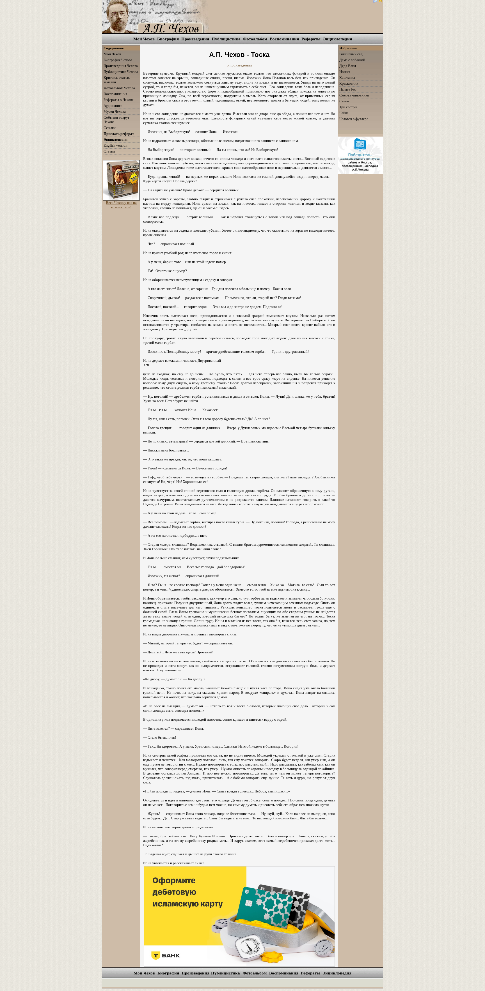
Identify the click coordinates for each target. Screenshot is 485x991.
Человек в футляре (353, 119)
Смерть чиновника (354, 95)
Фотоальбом (255, 39)
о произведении (239, 65)
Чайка (344, 113)
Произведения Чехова (121, 66)
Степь (344, 101)
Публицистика (226, 39)
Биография (168, 39)
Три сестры (348, 107)
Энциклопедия (337, 39)
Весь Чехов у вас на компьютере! (121, 204)
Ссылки (110, 128)
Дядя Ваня (347, 66)
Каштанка (347, 77)
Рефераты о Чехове (119, 100)
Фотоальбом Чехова (119, 88)
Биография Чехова (118, 60)
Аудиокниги (113, 105)
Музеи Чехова (115, 111)
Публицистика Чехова (121, 72)
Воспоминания (284, 39)
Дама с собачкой (352, 60)
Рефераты (311, 39)
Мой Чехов (144, 39)
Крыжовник (348, 83)
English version (115, 145)
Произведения (195, 39)
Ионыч (344, 72)
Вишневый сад (351, 54)
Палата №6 (347, 89)
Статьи (109, 151)
